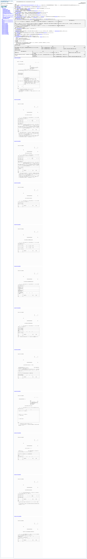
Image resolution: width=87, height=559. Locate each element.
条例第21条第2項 (17, 36)
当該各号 (38, 8)
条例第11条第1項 (19, 8)
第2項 (23, 16)
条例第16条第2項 (19, 28)
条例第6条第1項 (19, 6)
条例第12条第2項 (19, 12)
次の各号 (29, 8)
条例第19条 (18, 34)
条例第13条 (17, 13)
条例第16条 (18, 32)
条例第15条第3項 (17, 17)
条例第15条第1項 (19, 16)
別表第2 (41, 36)
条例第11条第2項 (17, 10)
